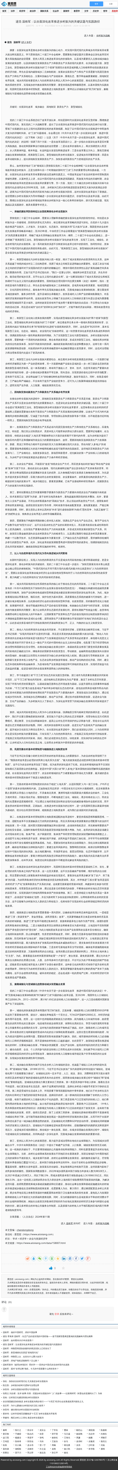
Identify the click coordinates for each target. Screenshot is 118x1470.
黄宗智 (6, 1433)
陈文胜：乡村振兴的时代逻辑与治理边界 (21, 1385)
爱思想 (9, 4)
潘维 (103, 1448)
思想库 (115, 11)
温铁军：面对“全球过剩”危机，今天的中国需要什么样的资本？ (31, 1368)
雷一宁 (43, 1445)
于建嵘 (18, 1433)
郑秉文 (6, 1452)
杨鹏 (90, 1437)
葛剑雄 (6, 1448)
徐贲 (42, 1433)
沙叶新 (91, 1445)
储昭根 (18, 1448)
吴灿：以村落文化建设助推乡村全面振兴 (21, 1397)
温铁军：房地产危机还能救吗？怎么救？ (21, 1360)
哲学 (105, 11)
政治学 (33, 11)
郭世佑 (30, 1441)
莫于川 (18, 1452)
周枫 (54, 1445)
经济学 (22, 11)
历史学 (96, 11)
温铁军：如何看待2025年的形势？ (18, 1340)
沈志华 (91, 1433)
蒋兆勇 (67, 1445)
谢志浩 (43, 1452)
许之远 (43, 1448)
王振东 (55, 1441)
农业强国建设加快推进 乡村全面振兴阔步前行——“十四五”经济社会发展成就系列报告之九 (43, 1401)
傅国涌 (91, 1430)
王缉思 (6, 1441)
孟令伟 (30, 1445)
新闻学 (66, 11)
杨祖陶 (79, 1433)
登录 (57, 1314)
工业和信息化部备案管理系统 (59, 1466)
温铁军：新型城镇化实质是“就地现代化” (21, 1352)
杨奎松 (55, 1437)
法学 (13, 11)
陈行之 (18, 1430)
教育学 (77, 11)
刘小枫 (18, 1445)
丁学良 (55, 1430)
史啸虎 (91, 1441)
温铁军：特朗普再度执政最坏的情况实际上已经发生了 (27, 1348)
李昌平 (30, 1437)
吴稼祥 (30, 1448)
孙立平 (55, 1452)
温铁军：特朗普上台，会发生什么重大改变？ (23, 1356)
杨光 (66, 1452)
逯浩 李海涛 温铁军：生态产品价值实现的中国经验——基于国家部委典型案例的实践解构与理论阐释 (48, 1336)
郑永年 (30, 1430)
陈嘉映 (104, 1430)
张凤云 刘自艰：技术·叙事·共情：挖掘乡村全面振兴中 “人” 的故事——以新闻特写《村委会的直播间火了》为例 (52, 1393)
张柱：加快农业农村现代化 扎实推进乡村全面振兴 (25, 1381)
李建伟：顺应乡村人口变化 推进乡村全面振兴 (23, 1417)
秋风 (5, 1445)
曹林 (66, 1430)
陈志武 (30, 1433)
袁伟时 (79, 1441)
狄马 (66, 1441)
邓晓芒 (104, 1437)
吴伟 (78, 1445)
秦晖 (5, 1430)
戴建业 (18, 1437)
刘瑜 (103, 1445)
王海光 (67, 1437)
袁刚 (54, 1448)
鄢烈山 (79, 1430)
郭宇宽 (55, 1433)
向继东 (104, 1433)
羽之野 (30, 1452)
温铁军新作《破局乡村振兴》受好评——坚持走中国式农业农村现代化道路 (36, 1364)
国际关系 (44, 11)
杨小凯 (67, 1448)
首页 (4, 11)
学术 (15, 1238)
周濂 (78, 1437)
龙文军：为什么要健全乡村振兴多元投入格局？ (24, 1405)
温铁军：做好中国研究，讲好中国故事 (20, 1332)
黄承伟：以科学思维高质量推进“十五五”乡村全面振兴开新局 (30, 1413)
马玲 (42, 1441)
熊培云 (104, 1441)
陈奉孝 (18, 1441)
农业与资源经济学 (38, 1238)
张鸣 (42, 1437)
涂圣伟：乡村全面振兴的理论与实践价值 (21, 1389)
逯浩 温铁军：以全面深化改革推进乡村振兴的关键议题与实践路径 (32, 1344)
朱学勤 (91, 1448)
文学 (86, 11)
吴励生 (79, 1448)
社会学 (56, 11)
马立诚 (67, 1433)
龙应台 (43, 1430)
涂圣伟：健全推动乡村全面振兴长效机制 (21, 1409)
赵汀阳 (6, 1437)
